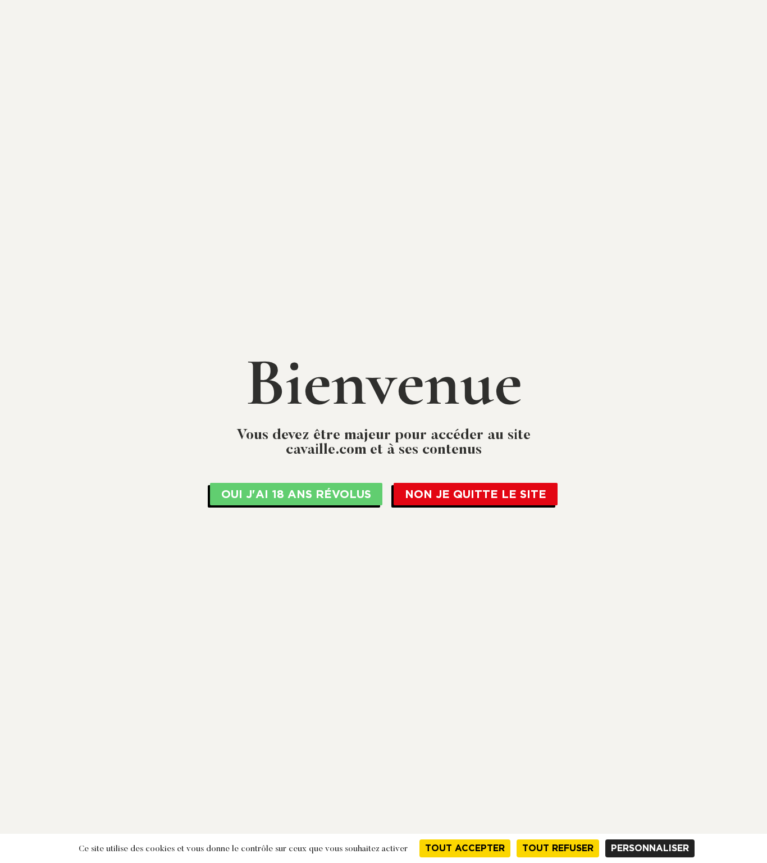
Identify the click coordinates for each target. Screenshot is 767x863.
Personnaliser (650, 848)
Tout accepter (465, 848)
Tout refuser (557, 848)
